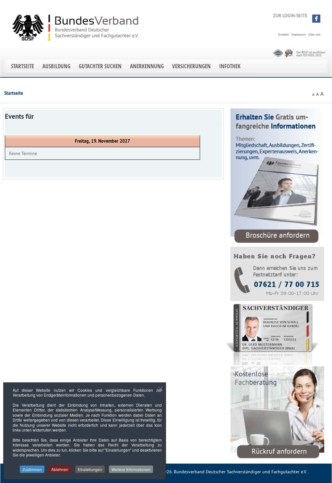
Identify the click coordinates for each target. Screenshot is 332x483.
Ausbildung (56, 66)
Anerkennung (147, 66)
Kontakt (283, 34)
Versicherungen (191, 66)
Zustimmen (32, 469)
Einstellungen (90, 469)
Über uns (314, 34)
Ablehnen (59, 469)
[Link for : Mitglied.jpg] (272, 334)
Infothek (230, 66)
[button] (316, 19)
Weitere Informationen (131, 469)
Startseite (22, 66)
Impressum (298, 34)
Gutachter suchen (100, 66)
